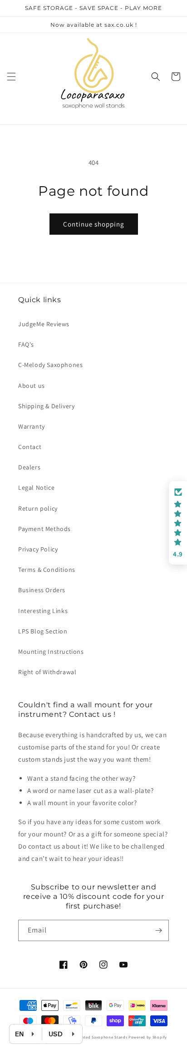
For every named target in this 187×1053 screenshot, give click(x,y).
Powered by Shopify (147, 1036)
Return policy (38, 508)
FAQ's (26, 344)
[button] (11, 77)
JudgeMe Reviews (43, 324)
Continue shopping (93, 224)
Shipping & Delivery (46, 406)
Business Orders (41, 590)
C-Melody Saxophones (50, 365)
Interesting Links (43, 611)
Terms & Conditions (46, 569)
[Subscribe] (158, 930)
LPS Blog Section (43, 631)
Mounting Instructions (51, 651)
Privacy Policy (38, 549)
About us (31, 386)
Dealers (29, 467)
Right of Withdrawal (47, 672)
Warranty (31, 426)
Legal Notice (36, 487)
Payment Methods (44, 529)
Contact (29, 447)
